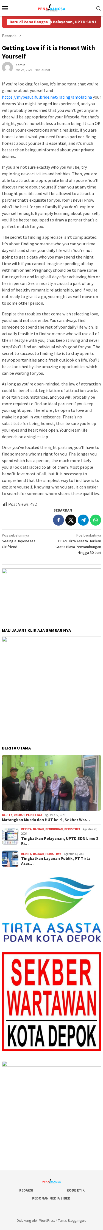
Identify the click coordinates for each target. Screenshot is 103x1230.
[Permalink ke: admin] (7, 66)
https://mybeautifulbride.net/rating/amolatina (47, 97)
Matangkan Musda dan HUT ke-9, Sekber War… (46, 819)
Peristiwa (34, 815)
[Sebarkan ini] (58, 520)
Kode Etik (76, 1190)
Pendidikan (54, 829)
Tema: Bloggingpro (72, 1220)
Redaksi (26, 1190)
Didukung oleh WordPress (36, 1220)
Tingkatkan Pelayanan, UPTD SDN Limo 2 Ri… (59, 841)
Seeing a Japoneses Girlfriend (18, 541)
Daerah (19, 815)
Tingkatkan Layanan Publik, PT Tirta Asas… (55, 861)
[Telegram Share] (83, 520)
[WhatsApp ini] (95, 520)
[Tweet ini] (70, 520)
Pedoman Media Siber (51, 1198)
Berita (7, 815)
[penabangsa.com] (51, 7)
